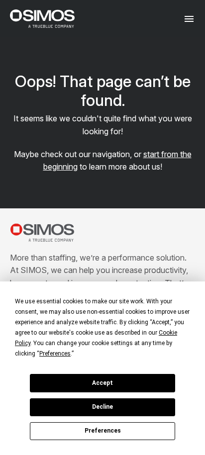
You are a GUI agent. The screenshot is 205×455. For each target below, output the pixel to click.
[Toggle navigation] (189, 18)
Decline (102, 406)
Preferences (103, 430)
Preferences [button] (55, 353)
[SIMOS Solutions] (42, 232)
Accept (102, 382)
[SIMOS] (42, 18)
